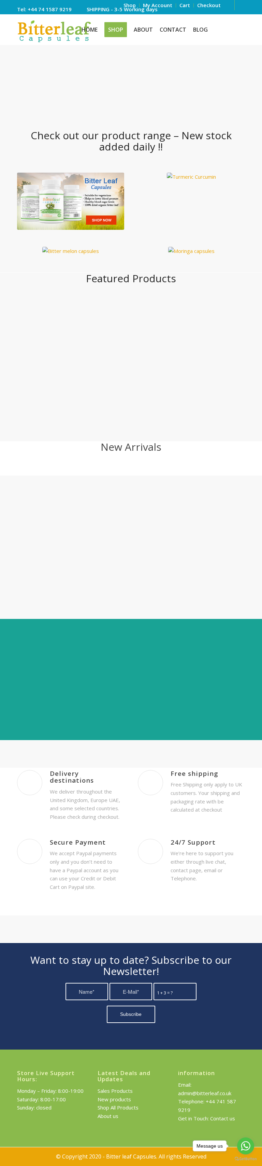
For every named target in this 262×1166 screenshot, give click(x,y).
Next (229, 639)
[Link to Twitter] (229, 5)
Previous (32, 639)
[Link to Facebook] (240, 5)
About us (108, 1116)
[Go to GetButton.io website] (246, 1159)
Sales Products (115, 1090)
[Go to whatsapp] (245, 1145)
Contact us (222, 1118)
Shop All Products (118, 1107)
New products (114, 1099)
